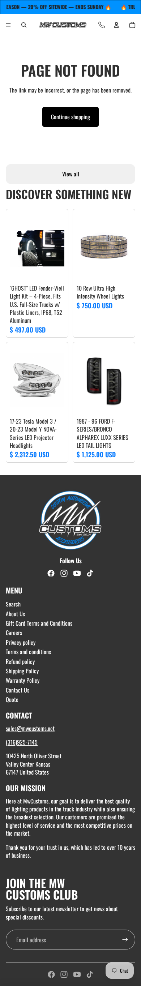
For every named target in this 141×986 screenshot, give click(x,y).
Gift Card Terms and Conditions (39, 623)
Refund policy (20, 661)
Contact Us (17, 690)
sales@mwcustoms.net (30, 728)
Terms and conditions (28, 651)
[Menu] (8, 25)
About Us (15, 613)
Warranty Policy (22, 680)
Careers (14, 632)
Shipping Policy (22, 670)
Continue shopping (70, 116)
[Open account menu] (116, 25)
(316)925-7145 (22, 742)
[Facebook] (51, 974)
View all (70, 174)
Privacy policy (20, 642)
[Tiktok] (89, 974)
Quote (12, 699)
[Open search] (24, 25)
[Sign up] (125, 940)
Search (13, 604)
